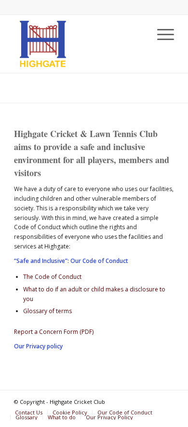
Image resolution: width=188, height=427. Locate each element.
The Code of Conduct (52, 277)
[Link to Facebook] (152, 402)
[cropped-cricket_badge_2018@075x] (78, 44)
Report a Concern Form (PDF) (54, 332)
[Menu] (161, 34)
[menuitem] (161, 34)
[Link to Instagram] (167, 402)
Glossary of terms (47, 311)
